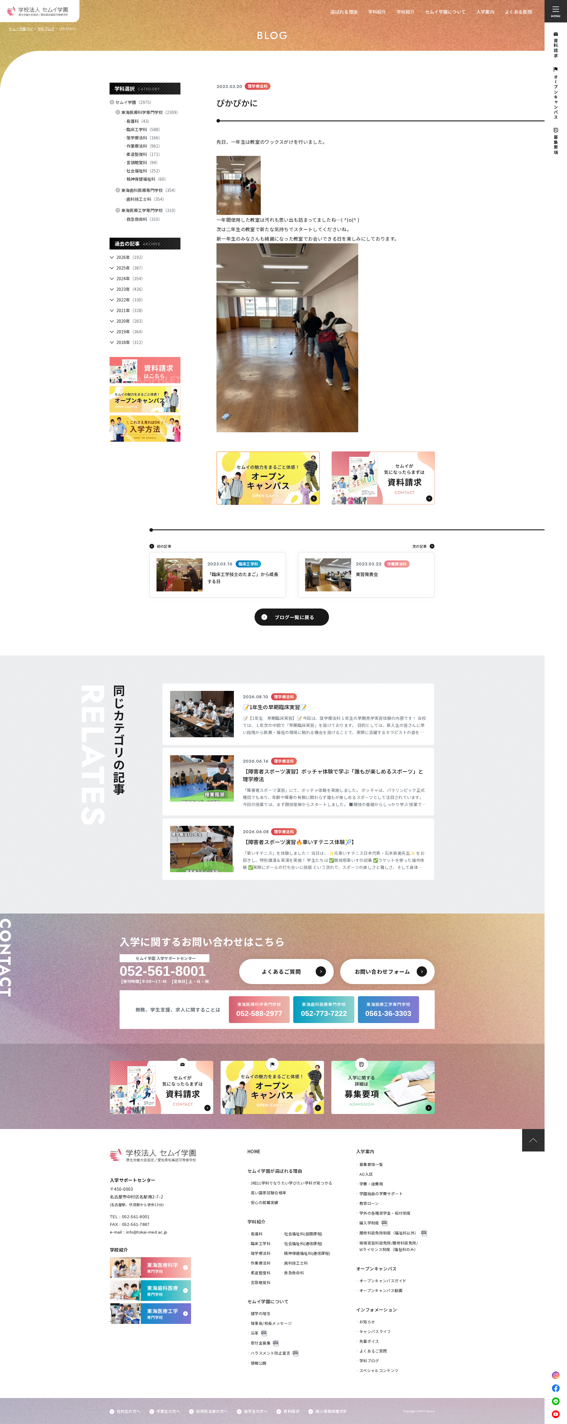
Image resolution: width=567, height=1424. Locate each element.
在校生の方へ (128, 1411)
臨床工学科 (144, 129)
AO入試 (366, 1174)
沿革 (255, 1333)
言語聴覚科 (143, 162)
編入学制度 (369, 1223)
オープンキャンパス (376, 1268)
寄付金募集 (261, 1343)
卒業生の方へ (168, 1411)
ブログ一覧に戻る (294, 617)
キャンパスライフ (375, 1331)
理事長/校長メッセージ (271, 1323)
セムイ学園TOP (21, 28)
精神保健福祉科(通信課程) (307, 1253)
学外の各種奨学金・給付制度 (385, 1213)
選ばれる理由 (344, 12)
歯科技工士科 (146, 199)
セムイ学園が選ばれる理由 (274, 1171)
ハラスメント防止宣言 (270, 1353)
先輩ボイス (369, 1341)
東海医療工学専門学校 (149, 210)
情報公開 (259, 1363)
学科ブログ (46, 28)
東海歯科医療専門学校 (149, 190)
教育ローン (369, 1203)
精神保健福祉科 (147, 179)
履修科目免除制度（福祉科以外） (389, 1233)
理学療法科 (144, 138)
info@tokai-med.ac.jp (146, 1232)
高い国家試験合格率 (268, 1192)
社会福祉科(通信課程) (303, 1243)
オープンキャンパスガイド (383, 1280)
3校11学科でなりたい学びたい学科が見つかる (292, 1183)
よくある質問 (518, 12)
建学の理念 (261, 1313)
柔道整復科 (144, 154)
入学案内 (485, 12)
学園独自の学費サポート (381, 1193)
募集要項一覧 (371, 1164)
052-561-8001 (135, 1216)
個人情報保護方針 (331, 1411)
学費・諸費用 (371, 1184)
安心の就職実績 (264, 1202)
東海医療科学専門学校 (150, 112)
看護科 (139, 121)
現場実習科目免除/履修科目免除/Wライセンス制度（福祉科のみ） (388, 1246)
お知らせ (367, 1322)
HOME (254, 1151)
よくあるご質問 (373, 1351)
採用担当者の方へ (212, 1411)
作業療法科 (144, 146)
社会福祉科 (144, 171)
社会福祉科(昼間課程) (303, 1234)
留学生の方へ (256, 1411)
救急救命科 (144, 219)
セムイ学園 (134, 102)
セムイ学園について (445, 12)
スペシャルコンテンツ (379, 1370)
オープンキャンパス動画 (381, 1290)
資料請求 (291, 1411)
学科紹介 (377, 12)
